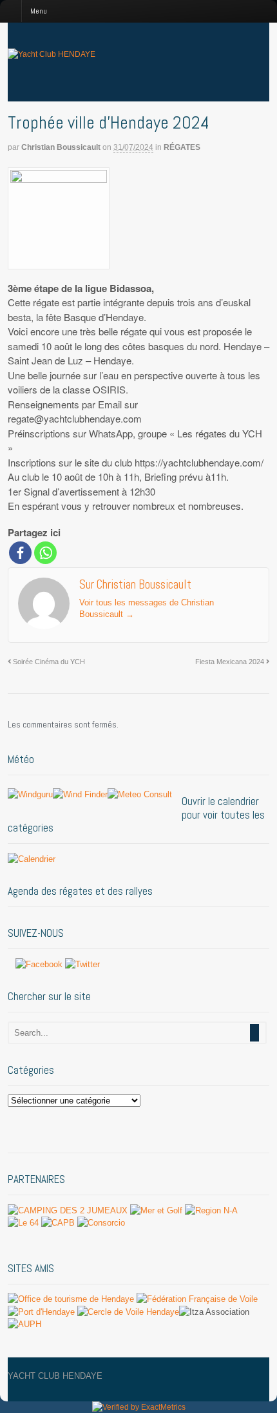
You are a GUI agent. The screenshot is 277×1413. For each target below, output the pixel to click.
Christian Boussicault (60, 147)
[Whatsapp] (45, 552)
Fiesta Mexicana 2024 (230, 661)
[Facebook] (20, 552)
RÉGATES (182, 147)
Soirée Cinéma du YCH (48, 661)
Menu (38, 11)
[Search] (254, 1032)
